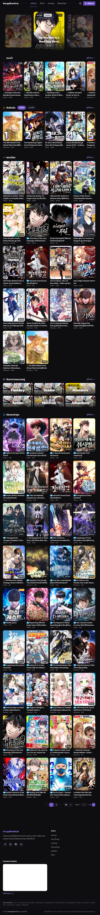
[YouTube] (21, 844)
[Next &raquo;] (71, 805)
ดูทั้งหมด (89, 58)
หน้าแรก (33, 3)
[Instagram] (10, 844)
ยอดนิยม (54, 851)
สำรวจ (42, 3)
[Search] (80, 3)
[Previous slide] (7, 31)
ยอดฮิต (31, 107)
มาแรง (21, 107)
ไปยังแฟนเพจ (7, 893)
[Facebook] (5, 844)
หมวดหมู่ (51, 3)
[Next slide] (90, 31)
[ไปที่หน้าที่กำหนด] (93, 804)
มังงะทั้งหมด (55, 839)
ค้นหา (53, 855)
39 (66, 804)
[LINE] (16, 844)
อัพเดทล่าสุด (62, 3)
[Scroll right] (93, 81)
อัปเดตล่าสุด (55, 847)
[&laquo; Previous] (46, 805)
